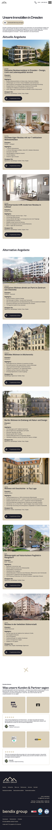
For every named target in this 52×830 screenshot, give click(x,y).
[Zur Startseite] (4, 2)
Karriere (30, 787)
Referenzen (23, 787)
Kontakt (36, 787)
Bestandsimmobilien (18, 790)
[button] (49, 2)
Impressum (5, 819)
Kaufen (4, 787)
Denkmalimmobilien (30, 790)
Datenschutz (13, 819)
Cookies (20, 819)
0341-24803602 (45, 796)
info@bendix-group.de (43, 798)
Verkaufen (10, 787)
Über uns (17, 787)
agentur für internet (16, 824)
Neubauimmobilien (7, 790)
